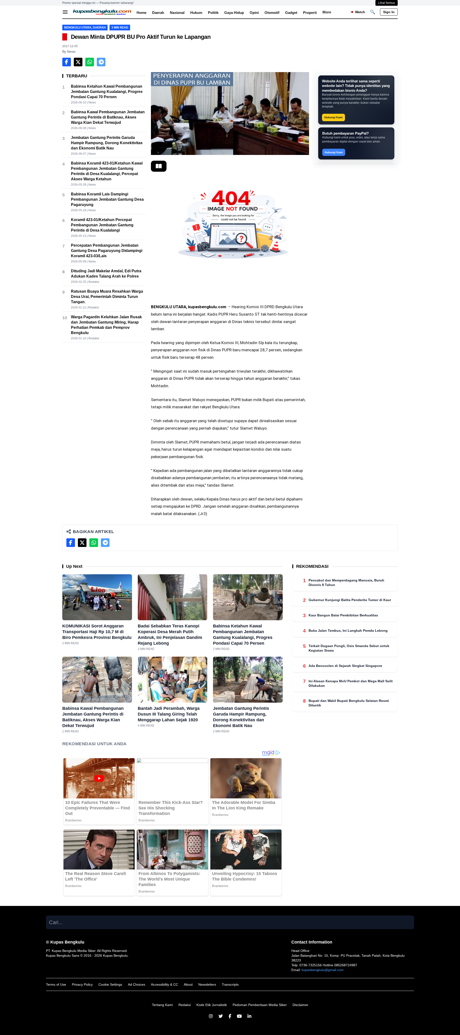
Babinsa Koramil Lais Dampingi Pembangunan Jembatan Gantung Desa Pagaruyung (107, 199)
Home (141, 13)
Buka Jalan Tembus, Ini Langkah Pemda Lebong (348, 631)
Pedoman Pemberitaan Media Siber (260, 1005)
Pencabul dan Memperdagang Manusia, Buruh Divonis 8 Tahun (346, 582)
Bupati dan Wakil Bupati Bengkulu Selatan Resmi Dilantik (349, 703)
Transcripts (230, 984)
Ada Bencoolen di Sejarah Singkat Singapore (345, 666)
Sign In (389, 12)
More (326, 12)
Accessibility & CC (164, 984)
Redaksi (184, 1005)
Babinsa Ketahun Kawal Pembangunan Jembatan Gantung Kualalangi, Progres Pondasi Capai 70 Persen (107, 91)
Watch (360, 12)
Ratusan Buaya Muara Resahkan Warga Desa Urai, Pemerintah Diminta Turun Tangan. (107, 296)
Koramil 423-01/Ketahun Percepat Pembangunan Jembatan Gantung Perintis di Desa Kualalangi (102, 225)
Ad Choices (136, 984)
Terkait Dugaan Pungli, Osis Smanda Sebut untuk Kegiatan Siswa (349, 648)
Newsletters (207, 984)
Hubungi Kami (333, 117)
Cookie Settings (110, 984)
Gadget (291, 13)
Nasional (177, 13)
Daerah (158, 13)
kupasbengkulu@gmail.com (323, 970)
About (188, 984)
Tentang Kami (162, 1005)
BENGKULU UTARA (78, 27)
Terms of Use (56, 984)
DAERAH (99, 27)
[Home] (102, 12)
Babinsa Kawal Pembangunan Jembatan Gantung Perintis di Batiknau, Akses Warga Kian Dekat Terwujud (108, 117)
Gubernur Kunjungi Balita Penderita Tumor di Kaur (350, 600)
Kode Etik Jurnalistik (211, 1005)
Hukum (196, 13)
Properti (310, 13)
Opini (254, 13)
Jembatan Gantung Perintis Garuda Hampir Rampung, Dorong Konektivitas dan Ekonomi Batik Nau (107, 143)
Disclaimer (300, 1005)
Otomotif (271, 13)
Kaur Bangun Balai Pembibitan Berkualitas (343, 615)
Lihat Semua (386, 3)
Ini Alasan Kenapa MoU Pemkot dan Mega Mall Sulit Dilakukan (351, 683)
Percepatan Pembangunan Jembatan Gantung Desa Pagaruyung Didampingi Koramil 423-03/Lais (106, 250)
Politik (213, 13)
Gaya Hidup (234, 13)
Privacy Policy (82, 984)
